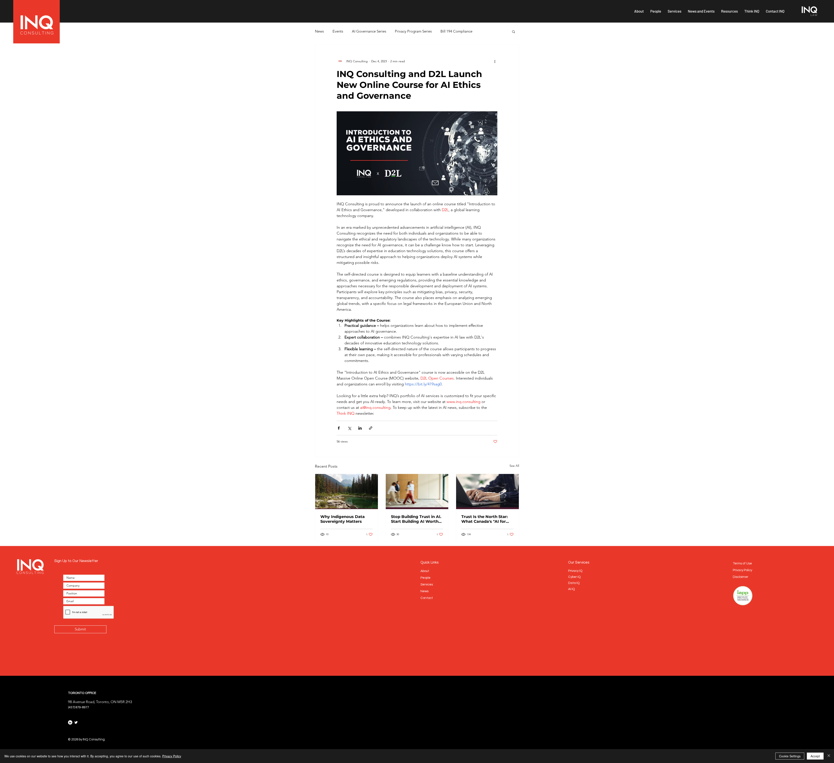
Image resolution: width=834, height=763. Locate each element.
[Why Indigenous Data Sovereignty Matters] (346, 491)
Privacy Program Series (413, 31)
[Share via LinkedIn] (360, 428)
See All (514, 466)
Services (426, 584)
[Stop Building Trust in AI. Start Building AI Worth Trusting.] (417, 491)
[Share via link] (371, 428)
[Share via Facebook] (339, 428)
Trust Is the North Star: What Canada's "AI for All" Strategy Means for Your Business (484, 519)
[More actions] (494, 61)
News (319, 31)
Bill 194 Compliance (456, 31)
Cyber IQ (574, 577)
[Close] (828, 756)
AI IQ (571, 589)
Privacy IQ (575, 570)
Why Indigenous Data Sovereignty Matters (342, 519)
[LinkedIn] (70, 722)
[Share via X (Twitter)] (349, 428)
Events (338, 31)
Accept (815, 756)
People (425, 577)
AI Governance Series (369, 31)
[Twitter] (76, 722)
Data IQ (574, 583)
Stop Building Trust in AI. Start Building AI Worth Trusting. (416, 519)
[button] (639, 11)
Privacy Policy (171, 756)
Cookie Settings (790, 756)
